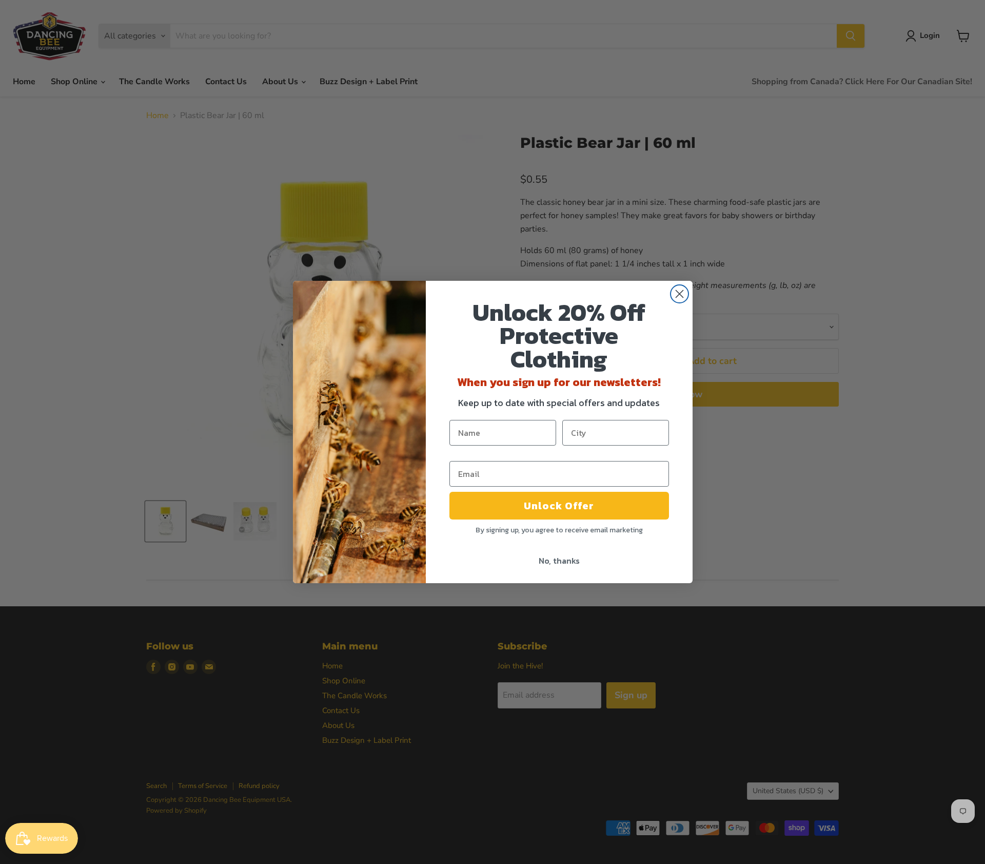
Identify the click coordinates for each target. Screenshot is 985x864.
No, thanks (559, 560)
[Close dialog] (679, 294)
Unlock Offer (559, 505)
